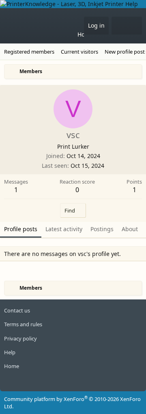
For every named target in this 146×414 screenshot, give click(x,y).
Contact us (17, 310)
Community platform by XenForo (72, 402)
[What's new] (119, 26)
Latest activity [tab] (63, 229)
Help (9, 352)
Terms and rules (23, 324)
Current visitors (79, 51)
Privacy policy (20, 338)
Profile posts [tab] (20, 229)
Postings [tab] (102, 229)
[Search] (134, 26)
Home (85, 34)
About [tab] (130, 229)
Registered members (29, 51)
